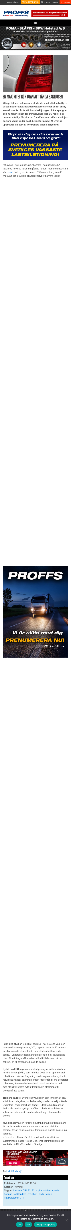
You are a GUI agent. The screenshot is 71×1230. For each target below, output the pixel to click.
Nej (28, 1224)
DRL (25, 1190)
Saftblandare (19, 1194)
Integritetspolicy (45, 1224)
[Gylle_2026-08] (35, 37)
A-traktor (17, 1190)
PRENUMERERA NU (30, 2)
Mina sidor (45, 2)
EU (29, 1190)
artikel (10, 172)
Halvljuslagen (50, 1190)
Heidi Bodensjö (14, 1171)
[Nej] (66, 1220)
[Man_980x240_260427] (35, 1157)
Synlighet (32, 1194)
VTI (22, 1197)
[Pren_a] (49, 13)
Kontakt (55, 2)
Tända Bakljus (44, 1194)
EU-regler (37, 1190)
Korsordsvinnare (13, 2)
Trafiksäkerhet (11, 1197)
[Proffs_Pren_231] (35, 144)
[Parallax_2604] (35, 611)
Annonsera (65, 2)
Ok (19, 1224)
